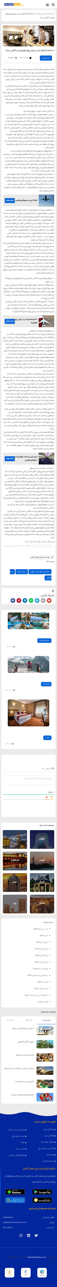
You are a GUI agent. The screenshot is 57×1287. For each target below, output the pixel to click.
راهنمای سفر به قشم (42, 901)
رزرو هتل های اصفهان (15, 864)
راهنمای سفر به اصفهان (15, 857)
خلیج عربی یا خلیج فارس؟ (24, 1081)
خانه (52, 14)
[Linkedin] (28, 1235)
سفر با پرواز (22, 571)
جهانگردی (44, 955)
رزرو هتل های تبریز (15, 886)
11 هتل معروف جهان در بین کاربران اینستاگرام (34, 633)
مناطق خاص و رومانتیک (38, 995)
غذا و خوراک (43, 988)
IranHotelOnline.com (37, 1257)
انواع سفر (44, 942)
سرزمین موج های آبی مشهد (23, 1028)
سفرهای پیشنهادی (44, 640)
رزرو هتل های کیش (42, 864)
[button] (53, 4)
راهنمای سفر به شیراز (42, 880)
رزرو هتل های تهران (42, 843)
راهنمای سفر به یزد (15, 901)
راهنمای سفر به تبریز (15, 880)
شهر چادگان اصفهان (25, 1042)
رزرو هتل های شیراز (42, 886)
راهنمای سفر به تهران (42, 837)
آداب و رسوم (43, 929)
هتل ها (47, 738)
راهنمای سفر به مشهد (15, 837)
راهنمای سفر (46, 684)
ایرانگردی (44, 949)
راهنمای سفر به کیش (42, 858)
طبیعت (45, 982)
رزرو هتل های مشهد (15, 843)
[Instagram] (20, 1235)
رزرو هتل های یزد (15, 907)
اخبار (46, 935)
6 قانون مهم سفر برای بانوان (40, 676)
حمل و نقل (41, 14)
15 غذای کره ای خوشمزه (25, 1055)
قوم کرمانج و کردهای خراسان (22, 1095)
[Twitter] (36, 1235)
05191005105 (8, 1217)
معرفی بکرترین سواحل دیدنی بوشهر (19, 1068)
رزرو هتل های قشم (42, 907)
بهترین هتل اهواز (43, 730)
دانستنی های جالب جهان (40, 571)
